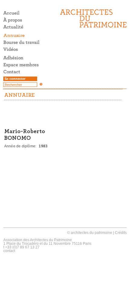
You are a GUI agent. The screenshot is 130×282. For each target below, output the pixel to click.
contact (9, 251)
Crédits (121, 232)
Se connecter (15, 78)
